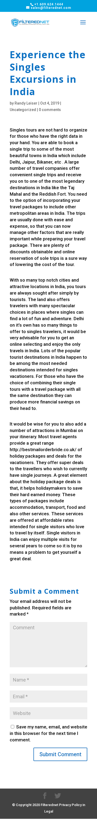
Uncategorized (23, 110)
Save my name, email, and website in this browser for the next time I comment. (48, 733)
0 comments (50, 110)
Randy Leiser (26, 103)
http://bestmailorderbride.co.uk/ (43, 449)
